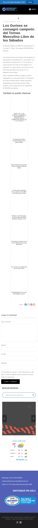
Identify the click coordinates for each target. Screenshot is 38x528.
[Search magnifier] (33, 395)
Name (3, 345)
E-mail (3, 354)
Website (4, 363)
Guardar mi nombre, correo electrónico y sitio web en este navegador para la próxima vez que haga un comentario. (17, 374)
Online (30, 2)
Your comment (6, 322)
